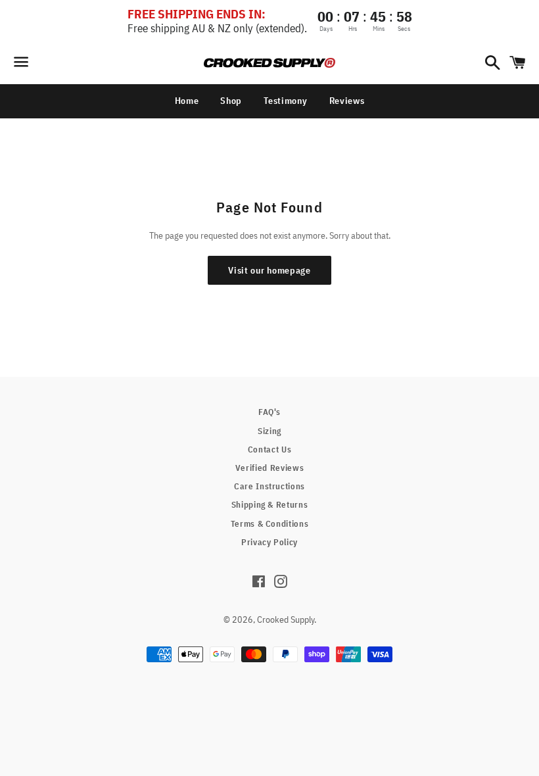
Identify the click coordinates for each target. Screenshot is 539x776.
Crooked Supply (285, 619)
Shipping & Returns (269, 504)
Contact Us (270, 449)
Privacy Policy (269, 542)
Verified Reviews (269, 467)
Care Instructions (269, 486)
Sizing (269, 431)
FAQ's (269, 412)
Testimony (285, 101)
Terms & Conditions (270, 523)
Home (187, 101)
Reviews (347, 101)
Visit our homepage (269, 270)
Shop (231, 101)
